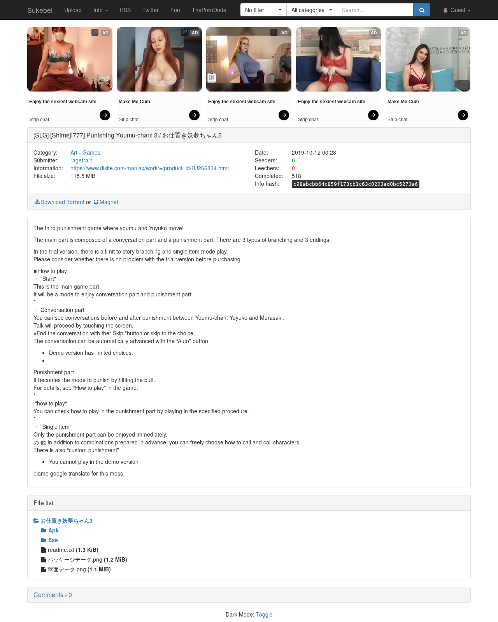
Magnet (109, 202)
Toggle (264, 614)
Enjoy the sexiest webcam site (62, 101)
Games (91, 152)
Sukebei (40, 10)
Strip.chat (39, 119)
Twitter (150, 10)
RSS (125, 10)
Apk (53, 530)
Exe (53, 540)
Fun (175, 10)
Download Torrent (62, 202)
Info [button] (98, 10)
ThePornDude (209, 10)
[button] (263, 9)
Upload (73, 10)
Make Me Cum (134, 101)
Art (73, 152)
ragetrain (81, 160)
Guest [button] (458, 10)
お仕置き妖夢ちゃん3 (66, 520)
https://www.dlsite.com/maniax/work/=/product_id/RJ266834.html (149, 168)
